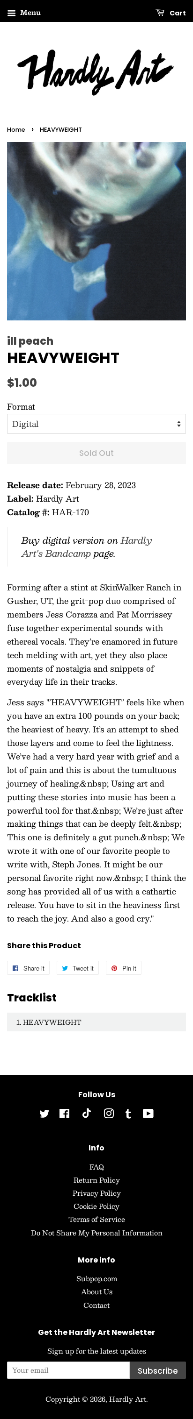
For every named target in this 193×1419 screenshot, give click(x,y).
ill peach (30, 341)
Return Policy (97, 1179)
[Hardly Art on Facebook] (64, 1115)
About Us (96, 1291)
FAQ (96, 1166)
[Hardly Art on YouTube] (148, 1115)
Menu (29, 12)
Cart (177, 13)
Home (16, 130)
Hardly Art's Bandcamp (87, 546)
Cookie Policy (96, 1206)
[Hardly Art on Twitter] (44, 1115)
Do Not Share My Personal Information (97, 1232)
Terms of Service (96, 1219)
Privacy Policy (97, 1193)
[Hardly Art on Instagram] (109, 1115)
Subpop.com (96, 1278)
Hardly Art (127, 1399)
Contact (96, 1305)
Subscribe (158, 1370)
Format (21, 406)
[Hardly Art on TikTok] (87, 1115)
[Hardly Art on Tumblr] (128, 1115)
